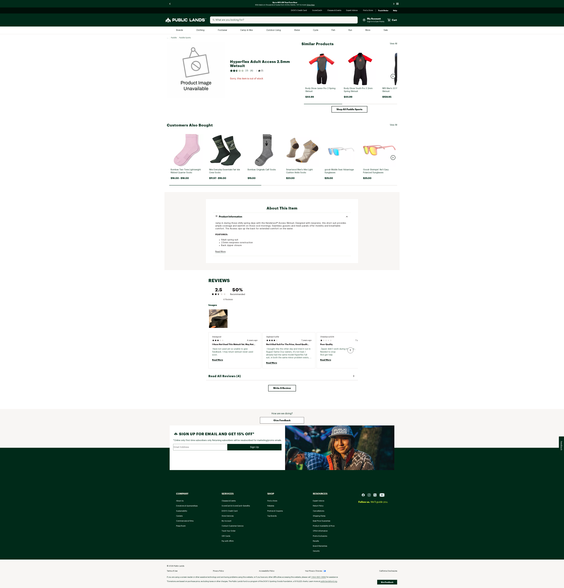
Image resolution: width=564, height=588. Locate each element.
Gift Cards (226, 536)
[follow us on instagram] (370, 495)
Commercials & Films (184, 521)
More (368, 30)
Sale (386, 30)
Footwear (223, 30)
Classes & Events (334, 11)
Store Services (228, 516)
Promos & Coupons (275, 511)
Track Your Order (228, 531)
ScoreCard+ (317, 11)
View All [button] (393, 44)
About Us (179, 501)
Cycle (316, 30)
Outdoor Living (273, 30)
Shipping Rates (319, 516)
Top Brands (272, 516)
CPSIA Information (320, 531)
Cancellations (318, 511)
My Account (226, 521)
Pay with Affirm (228, 541)
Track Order (383, 10)
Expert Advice (352, 11)
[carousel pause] (397, 4)
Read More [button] (220, 252)
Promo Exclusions (320, 536)
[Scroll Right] (350, 350)
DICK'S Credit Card (299, 11)
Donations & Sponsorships (187, 506)
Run (351, 30)
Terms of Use (172, 571)
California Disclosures (388, 571)
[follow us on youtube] (382, 495)
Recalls (316, 541)
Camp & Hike (246, 30)
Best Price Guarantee (321, 521)
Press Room (181, 526)
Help (395, 10)
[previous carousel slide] (170, 4)
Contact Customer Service (232, 526)
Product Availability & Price (323, 526)
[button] (393, 76)
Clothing (200, 30)
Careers (179, 516)
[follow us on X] (376, 495)
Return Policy (318, 506)
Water (297, 30)
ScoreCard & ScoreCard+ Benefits (236, 506)
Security (316, 551)
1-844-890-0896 (318, 577)
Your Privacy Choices (313, 571)
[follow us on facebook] (364, 495)
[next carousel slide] (394, 4)
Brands (179, 30)
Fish (333, 30)
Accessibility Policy (266, 571)
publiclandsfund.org (328, 581)
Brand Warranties (320, 546)
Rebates (270, 506)
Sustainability (181, 511)
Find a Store (368, 11)
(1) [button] (262, 71)
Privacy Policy (218, 571)
